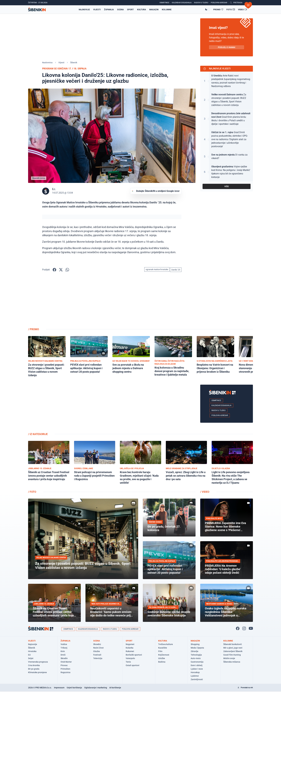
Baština (161, 662)
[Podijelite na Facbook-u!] (54, 269)
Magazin (154, 9)
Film (160, 651)
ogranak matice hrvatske (157, 269)
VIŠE (226, 186)
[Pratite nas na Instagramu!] (244, 628)
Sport (130, 9)
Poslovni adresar (219, 415)
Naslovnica (47, 62)
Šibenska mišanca (231, 662)
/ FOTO (32, 491)
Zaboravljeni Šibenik (232, 651)
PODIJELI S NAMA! (226, 47)
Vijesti (97, 9)
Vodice (64, 644)
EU (29, 655)
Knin (63, 651)
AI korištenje (115, 687)
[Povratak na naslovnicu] (37, 9)
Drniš (63, 655)
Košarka (129, 648)
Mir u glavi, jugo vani (232, 648)
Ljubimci (195, 676)
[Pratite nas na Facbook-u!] (237, 628)
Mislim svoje (229, 658)
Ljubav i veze (197, 669)
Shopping (195, 644)
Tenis (128, 662)
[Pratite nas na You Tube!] (251, 628)
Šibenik (73, 62)
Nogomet (130, 644)
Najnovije (84, 9)
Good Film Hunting (232, 655)
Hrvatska (32, 651)
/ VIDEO (204, 491)
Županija (109, 9)
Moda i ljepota (197, 648)
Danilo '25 (175, 270)
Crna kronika (34, 665)
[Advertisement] (226, 302)
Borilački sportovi (134, 655)
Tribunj (64, 648)
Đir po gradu (33, 669)
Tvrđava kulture (165, 644)
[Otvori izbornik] (248, 5)
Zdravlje (194, 651)
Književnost (163, 655)
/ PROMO (33, 329)
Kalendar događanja (221, 405)
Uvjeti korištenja (74, 687)
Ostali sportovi (132, 665)
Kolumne (167, 9)
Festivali (97, 655)
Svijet (30, 658)
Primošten (65, 669)
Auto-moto (196, 658)
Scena (120, 9)
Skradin (64, 658)
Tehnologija (196, 655)
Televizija (97, 658)
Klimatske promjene (37, 672)
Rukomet (130, 651)
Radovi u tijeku (218, 410)
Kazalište (162, 648)
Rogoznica (65, 672)
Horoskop (195, 672)
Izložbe (161, 658)
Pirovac (64, 665)
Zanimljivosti (197, 679)
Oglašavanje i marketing (95, 687)
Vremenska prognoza (38, 662)
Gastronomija (197, 662)
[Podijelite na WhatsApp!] (67, 269)
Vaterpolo (130, 658)
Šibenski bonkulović (232, 644)
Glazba (96, 651)
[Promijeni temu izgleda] (207, 9)
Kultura (141, 9)
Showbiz (97, 644)
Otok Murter (66, 662)
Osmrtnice (216, 400)
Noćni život (98, 648)
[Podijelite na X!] (61, 269)
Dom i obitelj (196, 665)
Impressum (59, 687)
